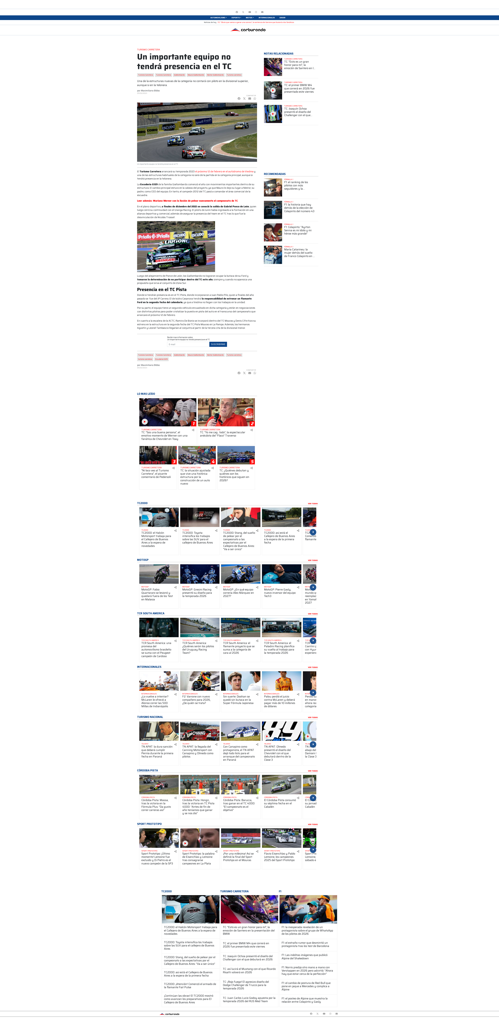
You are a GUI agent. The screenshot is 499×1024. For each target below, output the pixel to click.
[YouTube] (249, 12)
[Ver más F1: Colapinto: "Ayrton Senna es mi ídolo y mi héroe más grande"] (273, 232)
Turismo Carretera (145, 75)
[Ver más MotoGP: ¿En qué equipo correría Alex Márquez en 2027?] (240, 574)
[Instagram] (256, 12)
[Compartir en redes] (193, 430)
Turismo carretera (234, 75)
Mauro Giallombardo (196, 75)
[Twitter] (243, 12)
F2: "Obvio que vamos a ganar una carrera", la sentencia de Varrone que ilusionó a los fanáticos (256, 22)
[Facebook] (237, 12)
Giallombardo (179, 75)
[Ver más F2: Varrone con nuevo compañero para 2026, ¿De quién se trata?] (200, 681)
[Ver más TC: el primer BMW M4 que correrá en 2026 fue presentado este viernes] (273, 90)
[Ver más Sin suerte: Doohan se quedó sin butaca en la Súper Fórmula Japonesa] (240, 681)
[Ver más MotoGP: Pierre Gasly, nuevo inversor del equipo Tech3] (281, 574)
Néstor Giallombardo (215, 75)
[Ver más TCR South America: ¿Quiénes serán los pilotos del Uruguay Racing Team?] (200, 627)
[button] (218, 17)
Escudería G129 (161, 359)
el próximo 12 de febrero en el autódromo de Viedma (224, 171)
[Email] (262, 12)
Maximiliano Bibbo (150, 90)
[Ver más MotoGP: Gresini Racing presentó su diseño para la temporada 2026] (200, 574)
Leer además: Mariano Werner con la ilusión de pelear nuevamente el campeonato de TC (187, 201)
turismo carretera (145, 359)
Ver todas (313, 504)
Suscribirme (218, 344)
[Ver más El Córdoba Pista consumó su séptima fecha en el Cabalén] (281, 784)
